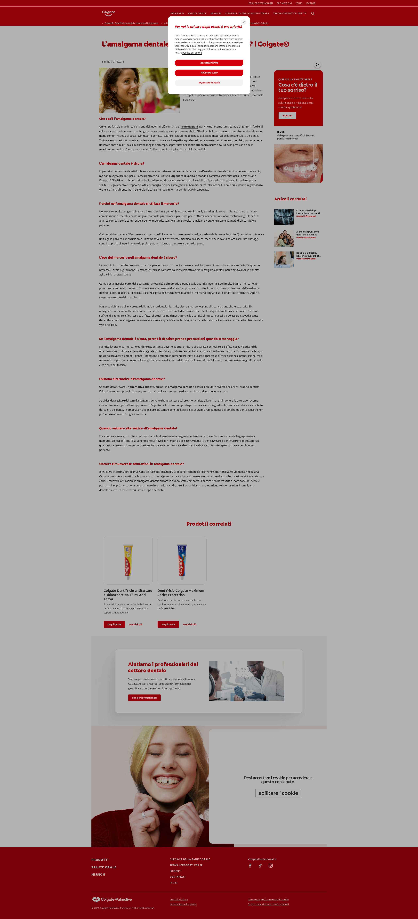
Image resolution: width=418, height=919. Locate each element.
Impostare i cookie (209, 83)
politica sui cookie (192, 52)
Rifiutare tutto (209, 73)
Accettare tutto (209, 63)
